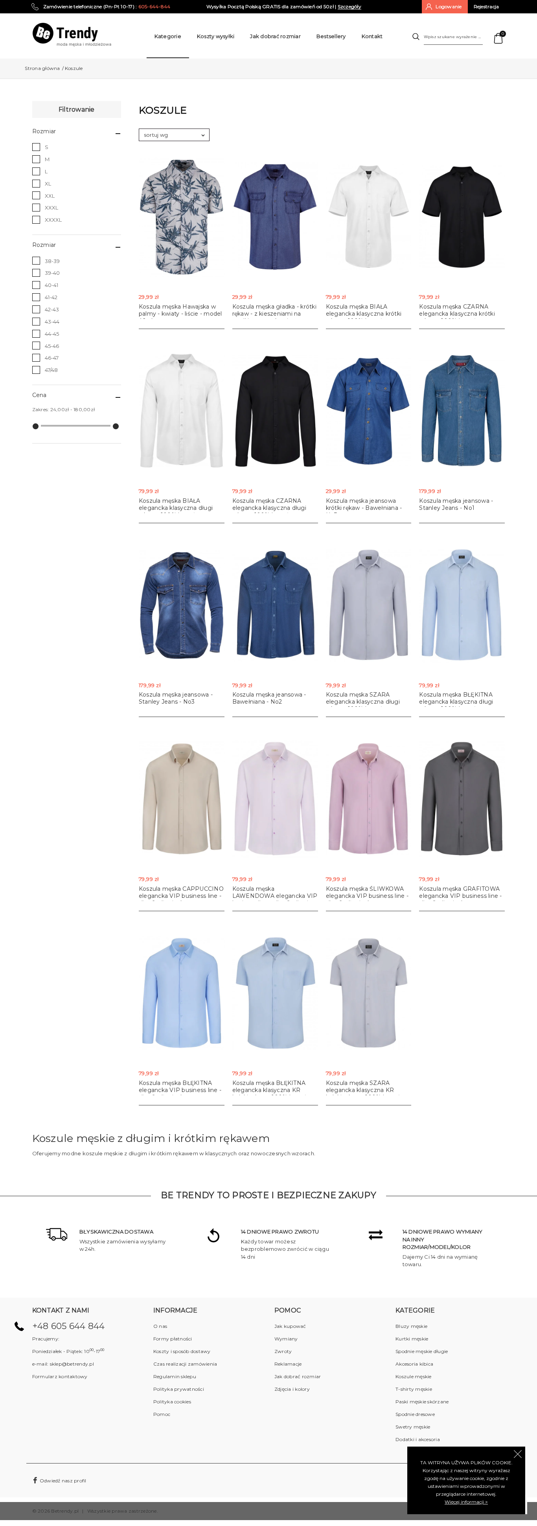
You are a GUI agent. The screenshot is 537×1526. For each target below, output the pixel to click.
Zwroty (283, 1351)
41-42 (51, 297)
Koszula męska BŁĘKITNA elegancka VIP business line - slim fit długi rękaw (180, 1090)
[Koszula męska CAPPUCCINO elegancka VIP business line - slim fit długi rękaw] (181, 799)
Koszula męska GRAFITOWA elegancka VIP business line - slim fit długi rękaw (460, 895)
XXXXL (53, 220)
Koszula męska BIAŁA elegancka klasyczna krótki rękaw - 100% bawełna (364, 313)
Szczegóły (349, 6)
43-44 (52, 321)
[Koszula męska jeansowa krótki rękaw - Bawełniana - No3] (369, 411)
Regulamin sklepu (174, 1376)
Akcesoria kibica (414, 1364)
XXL (50, 196)
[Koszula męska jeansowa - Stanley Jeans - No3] (181, 605)
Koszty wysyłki (216, 36)
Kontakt (372, 36)
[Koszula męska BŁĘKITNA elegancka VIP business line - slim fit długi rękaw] (181, 993)
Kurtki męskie (411, 1339)
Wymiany (286, 1339)
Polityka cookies (172, 1402)
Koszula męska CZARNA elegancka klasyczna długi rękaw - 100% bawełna (269, 507)
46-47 (52, 358)
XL (48, 183)
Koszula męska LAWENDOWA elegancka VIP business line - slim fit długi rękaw (275, 899)
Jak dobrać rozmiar (275, 36)
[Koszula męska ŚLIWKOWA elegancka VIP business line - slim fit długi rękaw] (369, 799)
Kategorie (167, 36)
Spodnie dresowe (415, 1414)
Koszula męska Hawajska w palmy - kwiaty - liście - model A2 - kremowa (180, 313)
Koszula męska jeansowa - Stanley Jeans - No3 (176, 698)
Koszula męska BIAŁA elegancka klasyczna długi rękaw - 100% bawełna (176, 507)
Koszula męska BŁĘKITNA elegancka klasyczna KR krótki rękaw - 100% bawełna (272, 1090)
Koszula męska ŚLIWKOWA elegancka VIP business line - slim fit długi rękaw (367, 895)
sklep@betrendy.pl (72, 1364)
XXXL (51, 207)
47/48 (51, 370)
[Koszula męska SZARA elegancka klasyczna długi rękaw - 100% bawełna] (369, 605)
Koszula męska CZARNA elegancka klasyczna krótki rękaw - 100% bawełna (457, 313)
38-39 (52, 261)
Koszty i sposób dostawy (182, 1351)
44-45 (52, 334)
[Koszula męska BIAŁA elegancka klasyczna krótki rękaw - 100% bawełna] (369, 217)
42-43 (52, 309)
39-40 (52, 273)
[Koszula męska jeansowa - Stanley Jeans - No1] (462, 411)
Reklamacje (288, 1364)
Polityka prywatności (178, 1389)
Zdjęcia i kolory (292, 1389)
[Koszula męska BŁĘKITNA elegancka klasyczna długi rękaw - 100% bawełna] (462, 605)
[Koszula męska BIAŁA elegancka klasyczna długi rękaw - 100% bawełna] (181, 411)
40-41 (51, 285)
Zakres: (40, 409)
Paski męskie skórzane (422, 1402)
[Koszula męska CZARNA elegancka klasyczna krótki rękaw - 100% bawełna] (462, 217)
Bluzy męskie (411, 1326)
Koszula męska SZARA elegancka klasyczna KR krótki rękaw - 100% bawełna (366, 1090)
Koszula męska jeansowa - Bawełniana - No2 (269, 698)
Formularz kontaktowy (60, 1376)
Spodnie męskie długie (421, 1351)
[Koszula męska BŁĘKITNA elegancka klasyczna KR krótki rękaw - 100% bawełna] (275, 993)
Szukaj (416, 37)
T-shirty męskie (413, 1389)
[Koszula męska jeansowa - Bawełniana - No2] (275, 605)
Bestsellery (331, 36)
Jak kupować (290, 1326)
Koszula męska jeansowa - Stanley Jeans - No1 (456, 504)
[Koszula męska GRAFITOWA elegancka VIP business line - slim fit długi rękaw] (462, 799)
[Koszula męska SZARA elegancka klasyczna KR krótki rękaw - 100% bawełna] (369, 993)
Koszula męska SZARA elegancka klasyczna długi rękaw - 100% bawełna (363, 701)
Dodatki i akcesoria (417, 1439)
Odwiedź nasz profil (62, 1481)
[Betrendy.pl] (72, 34)
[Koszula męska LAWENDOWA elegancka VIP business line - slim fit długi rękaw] (275, 799)
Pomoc (161, 1414)
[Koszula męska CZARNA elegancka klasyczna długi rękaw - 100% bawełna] (275, 411)
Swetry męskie (412, 1427)
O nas (160, 1326)
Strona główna (42, 68)
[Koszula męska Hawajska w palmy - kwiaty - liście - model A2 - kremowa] (181, 217)
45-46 (52, 346)
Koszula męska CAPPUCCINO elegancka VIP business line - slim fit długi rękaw (181, 895)
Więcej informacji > (466, 1502)
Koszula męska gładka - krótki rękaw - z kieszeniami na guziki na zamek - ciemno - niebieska (274, 317)
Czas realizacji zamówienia (185, 1364)
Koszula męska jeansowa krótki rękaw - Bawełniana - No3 (364, 507)
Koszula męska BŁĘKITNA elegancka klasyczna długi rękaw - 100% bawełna (456, 701)
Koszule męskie (413, 1376)
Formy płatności (172, 1339)
